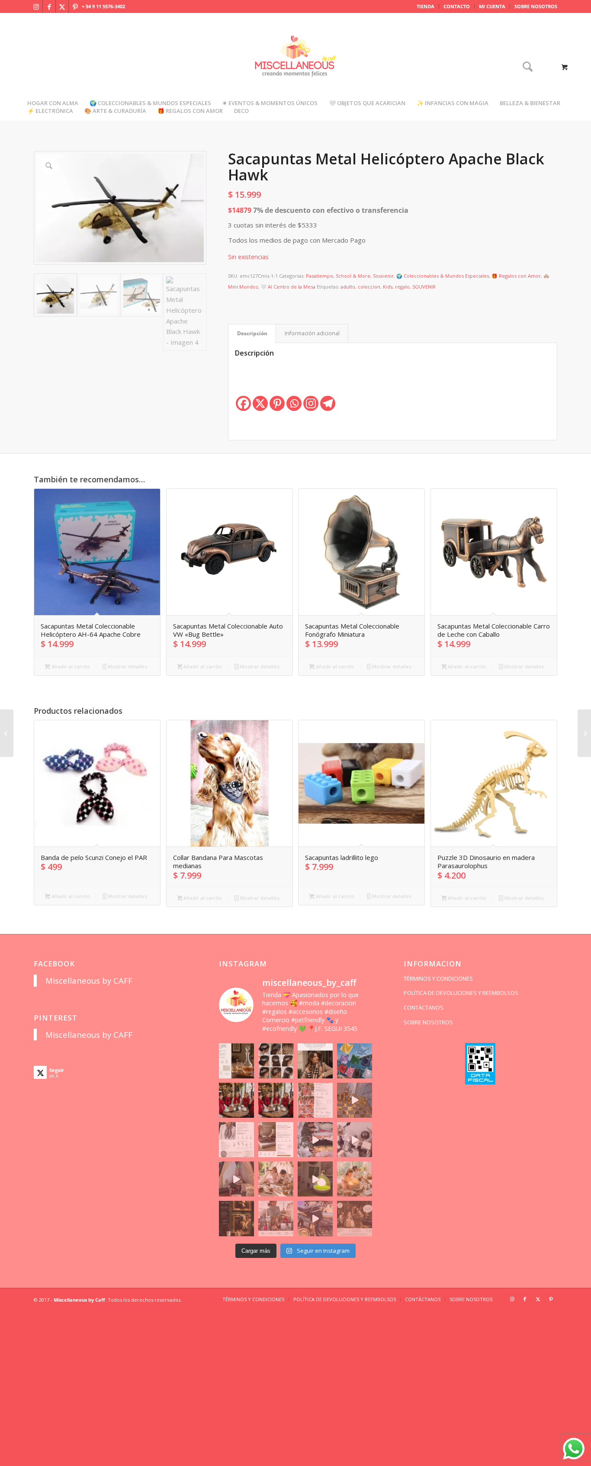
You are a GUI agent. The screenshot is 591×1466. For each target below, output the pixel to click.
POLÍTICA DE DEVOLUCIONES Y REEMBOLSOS (461, 993)
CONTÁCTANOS (423, 1007)
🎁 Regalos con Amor (516, 276)
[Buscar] (525, 67)
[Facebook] (243, 403)
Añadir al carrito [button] (70, 666)
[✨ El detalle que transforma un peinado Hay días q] (275, 1060)
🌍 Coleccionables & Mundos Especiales (442, 276)
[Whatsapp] (294, 403)
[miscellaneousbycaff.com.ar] (295, 66)
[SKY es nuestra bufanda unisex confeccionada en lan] (236, 1100)
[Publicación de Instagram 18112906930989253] (315, 1060)
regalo (402, 286)
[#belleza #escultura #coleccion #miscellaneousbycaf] (315, 1218)
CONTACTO (456, 6)
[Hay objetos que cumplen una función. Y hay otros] (354, 1139)
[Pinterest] (277, 403)
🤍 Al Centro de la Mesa (287, 286)
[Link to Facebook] (49, 6)
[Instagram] (310, 403)
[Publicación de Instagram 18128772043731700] (275, 1139)
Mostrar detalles (126, 666)
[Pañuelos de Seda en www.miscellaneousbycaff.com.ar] (315, 1100)
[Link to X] (62, 6)
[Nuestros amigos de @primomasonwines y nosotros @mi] (236, 1218)
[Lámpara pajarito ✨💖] (315, 1179)
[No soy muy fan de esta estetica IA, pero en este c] (236, 1060)
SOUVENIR (424, 286)
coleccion (369, 286)
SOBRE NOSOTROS (535, 6)
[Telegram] (327, 403)
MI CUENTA (492, 6)
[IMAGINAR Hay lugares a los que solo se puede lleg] (275, 1179)
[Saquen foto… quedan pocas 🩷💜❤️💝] (236, 1179)
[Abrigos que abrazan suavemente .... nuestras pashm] (275, 1218)
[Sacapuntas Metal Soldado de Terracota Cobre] (584, 733)
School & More (353, 276)
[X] (260, 403)
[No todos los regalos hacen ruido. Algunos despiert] (354, 1179)
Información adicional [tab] (312, 333)
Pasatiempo (319, 276)
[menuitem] (425, 6)
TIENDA (425, 6)
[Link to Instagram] (36, 6)
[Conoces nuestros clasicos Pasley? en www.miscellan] (354, 1060)
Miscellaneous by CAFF (88, 980)
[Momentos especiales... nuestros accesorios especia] (315, 1139)
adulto (347, 286)
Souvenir (383, 276)
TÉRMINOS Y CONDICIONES (438, 978)
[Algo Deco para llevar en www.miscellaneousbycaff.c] (354, 1100)
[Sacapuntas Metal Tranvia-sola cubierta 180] (6, 733)
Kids (387, 286)
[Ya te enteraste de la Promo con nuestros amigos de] (354, 1218)
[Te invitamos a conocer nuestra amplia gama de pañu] (236, 1139)
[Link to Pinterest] (75, 6)
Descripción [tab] (252, 333)
